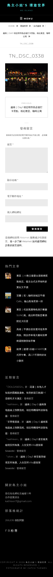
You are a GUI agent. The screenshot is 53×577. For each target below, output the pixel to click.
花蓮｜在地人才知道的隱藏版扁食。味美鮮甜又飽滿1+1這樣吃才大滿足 (25, 392)
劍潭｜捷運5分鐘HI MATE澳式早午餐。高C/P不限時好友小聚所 (31, 355)
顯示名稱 (12, 180)
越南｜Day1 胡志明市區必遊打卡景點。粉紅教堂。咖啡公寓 (26, 34)
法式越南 (37, 26)
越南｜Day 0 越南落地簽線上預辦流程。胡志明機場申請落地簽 (26, 410)
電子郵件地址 (15, 196)
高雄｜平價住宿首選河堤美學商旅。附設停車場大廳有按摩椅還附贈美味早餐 (31, 335)
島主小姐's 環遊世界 (26, 5)
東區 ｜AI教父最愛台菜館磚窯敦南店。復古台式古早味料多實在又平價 (32, 281)
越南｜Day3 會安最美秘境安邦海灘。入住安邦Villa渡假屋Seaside (26, 445)
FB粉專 (11, 530)
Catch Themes (37, 568)
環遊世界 (24, 26)
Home (11, 26)
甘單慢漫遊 (13, 421)
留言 (10, 144)
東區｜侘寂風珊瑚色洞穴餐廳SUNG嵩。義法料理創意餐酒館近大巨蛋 (31, 315)
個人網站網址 (14, 212)
